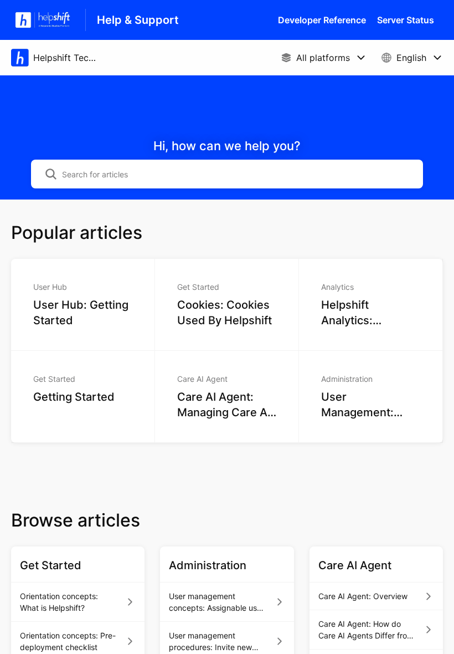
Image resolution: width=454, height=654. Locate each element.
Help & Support (138, 20)
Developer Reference (322, 19)
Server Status (405, 19)
